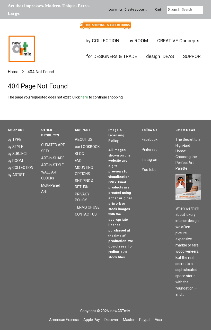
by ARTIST (16, 175)
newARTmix (120, 311)
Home (13, 71)
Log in (113, 9)
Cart (158, 9)
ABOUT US (83, 139)
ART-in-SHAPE (53, 158)
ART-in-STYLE (52, 165)
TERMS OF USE (87, 207)
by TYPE (14, 139)
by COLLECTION (102, 40)
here (84, 97)
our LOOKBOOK (87, 147)
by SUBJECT (18, 154)
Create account (136, 9)
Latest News (185, 130)
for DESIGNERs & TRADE (111, 56)
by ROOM (138, 40)
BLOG (79, 154)
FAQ (78, 161)
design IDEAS (160, 56)
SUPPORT (193, 56)
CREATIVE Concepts (178, 40)
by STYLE (15, 147)
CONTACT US (86, 214)
